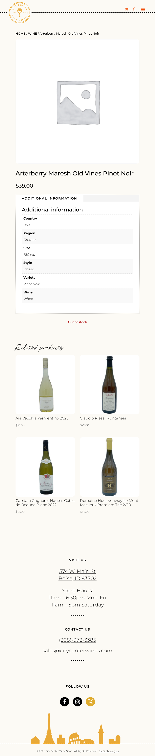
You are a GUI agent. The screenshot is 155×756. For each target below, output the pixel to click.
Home (20, 33)
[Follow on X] (90, 701)
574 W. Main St (77, 571)
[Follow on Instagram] (77, 701)
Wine (32, 33)
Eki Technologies (109, 751)
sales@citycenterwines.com (77, 651)
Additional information (49, 198)
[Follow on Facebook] (64, 701)
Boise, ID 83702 (78, 578)
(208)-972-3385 (77, 640)
